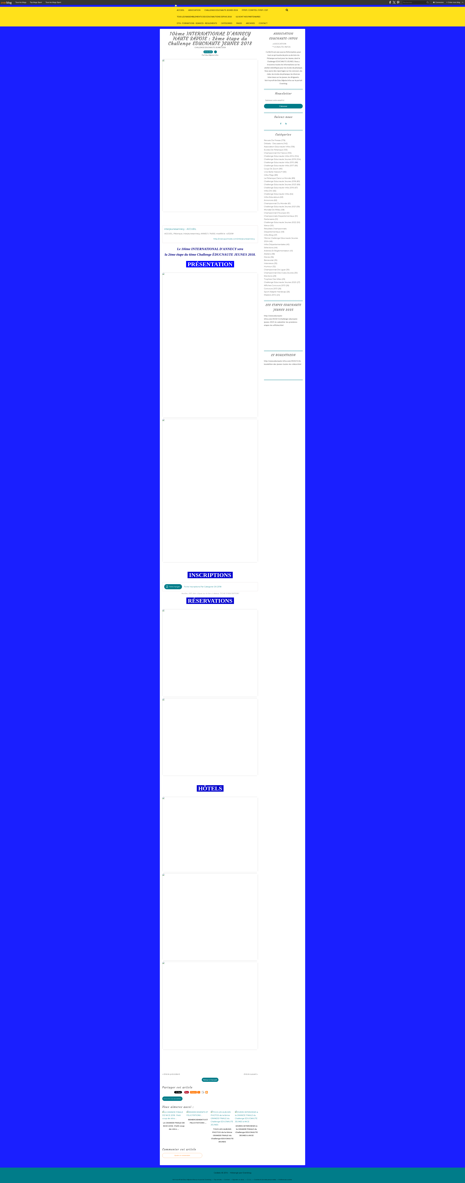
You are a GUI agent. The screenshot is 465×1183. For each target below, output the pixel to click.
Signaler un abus (238, 1179)
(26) (276, 285)
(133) (276, 150)
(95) (281, 165)
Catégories (226, 23)
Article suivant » (251, 1074)
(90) (273, 169)
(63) (273, 197)
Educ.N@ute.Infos (284, 80)
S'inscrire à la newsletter (172, 1099)
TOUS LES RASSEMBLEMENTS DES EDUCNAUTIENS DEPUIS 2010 (204, 17)
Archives (250, 23)
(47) (270, 235)
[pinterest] (398, 2)
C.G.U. (249, 1179)
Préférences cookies (285, 1179)
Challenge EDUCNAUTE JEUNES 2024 (221, 10)
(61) (277, 203)
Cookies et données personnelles (265, 1179)
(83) (282, 181)
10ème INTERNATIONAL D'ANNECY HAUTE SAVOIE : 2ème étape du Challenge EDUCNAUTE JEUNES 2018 (210, 38)
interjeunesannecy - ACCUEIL (180, 229)
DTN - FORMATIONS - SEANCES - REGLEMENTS (197, 23)
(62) (270, 200)
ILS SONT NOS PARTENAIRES (248, 17)
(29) (270, 276)
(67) (281, 187)
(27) (282, 282)
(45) (277, 244)
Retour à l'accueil (210, 1080)
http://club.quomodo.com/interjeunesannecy (234, 239)
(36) (269, 257)
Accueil (180, 10)
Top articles (218, 1179)
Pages (239, 23)
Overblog (247, 1173)
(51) (277, 213)
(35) (270, 260)
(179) (274, 140)
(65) (270, 191)
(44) (271, 247)
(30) (277, 269)
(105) (278, 153)
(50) (282, 222)
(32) (270, 266)
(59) (282, 206)
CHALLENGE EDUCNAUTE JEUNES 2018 (210, 47)
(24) (272, 295)
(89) (271, 175)
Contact (263, 23)
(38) (269, 254)
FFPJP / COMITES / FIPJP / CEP (255, 10)
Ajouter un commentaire (182, 1155)
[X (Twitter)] (394, 2)
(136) (279, 146)
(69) (282, 184)
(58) (274, 210)
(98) (281, 162)
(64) (278, 194)
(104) (281, 156)
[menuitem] (180, 10)
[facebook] (390, 2)
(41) (278, 251)
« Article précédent (171, 1074)
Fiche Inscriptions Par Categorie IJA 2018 (202, 586)
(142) (276, 143)
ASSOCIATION (194, 10)
